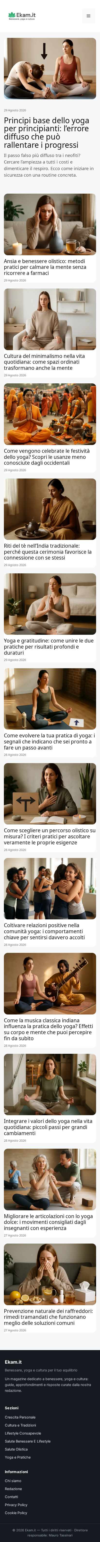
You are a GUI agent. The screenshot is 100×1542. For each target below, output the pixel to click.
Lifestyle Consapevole (23, 1433)
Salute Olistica (16, 1449)
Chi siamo (13, 1481)
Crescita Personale (20, 1417)
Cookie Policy (16, 1513)
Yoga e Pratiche (18, 1457)
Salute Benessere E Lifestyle (27, 1441)
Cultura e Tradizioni (20, 1425)
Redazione (13, 1489)
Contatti (11, 1497)
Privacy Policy (16, 1505)
